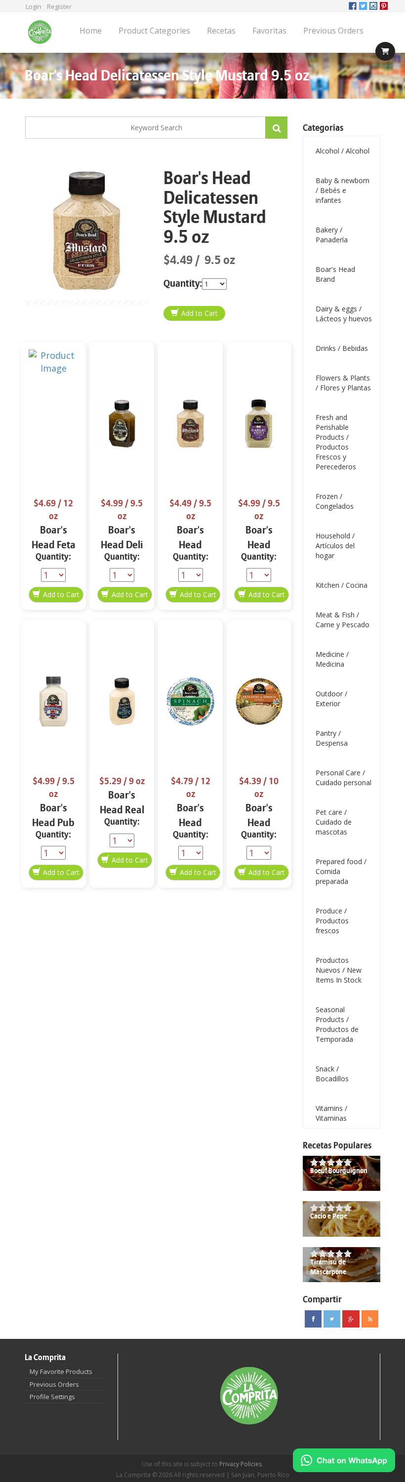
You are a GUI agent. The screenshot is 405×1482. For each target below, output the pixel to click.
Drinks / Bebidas (342, 348)
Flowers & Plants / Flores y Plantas (343, 382)
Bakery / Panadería (332, 234)
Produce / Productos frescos (332, 920)
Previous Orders (333, 30)
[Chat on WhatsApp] (344, 1460)
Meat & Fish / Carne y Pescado (342, 619)
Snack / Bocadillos (332, 1073)
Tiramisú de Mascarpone (328, 1267)
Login (33, 6)
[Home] (43, 32)
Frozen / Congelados (335, 501)
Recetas (221, 30)
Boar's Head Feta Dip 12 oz (54, 545)
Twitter (363, 6)
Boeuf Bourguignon (338, 1171)
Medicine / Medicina (332, 659)
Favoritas (269, 30)
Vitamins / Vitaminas (331, 1113)
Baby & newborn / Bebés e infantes (342, 190)
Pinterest (384, 6)
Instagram (373, 6)
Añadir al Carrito (194, 313)
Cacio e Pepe (328, 1216)
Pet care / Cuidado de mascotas (334, 821)
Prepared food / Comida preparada (341, 871)
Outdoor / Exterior (331, 698)
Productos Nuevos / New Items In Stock (339, 970)
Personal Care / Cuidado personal (343, 777)
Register (59, 6)
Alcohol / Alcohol (342, 150)
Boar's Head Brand (335, 274)
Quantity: (182, 283)
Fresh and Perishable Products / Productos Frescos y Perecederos (336, 442)
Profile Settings (52, 1396)
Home (91, 30)
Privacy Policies (240, 1464)
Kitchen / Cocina (341, 585)
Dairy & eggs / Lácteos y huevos (344, 313)
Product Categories (154, 30)
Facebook (353, 6)
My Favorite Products (61, 1371)
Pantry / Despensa (332, 738)
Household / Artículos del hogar (335, 545)
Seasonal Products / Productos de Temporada (337, 1024)
